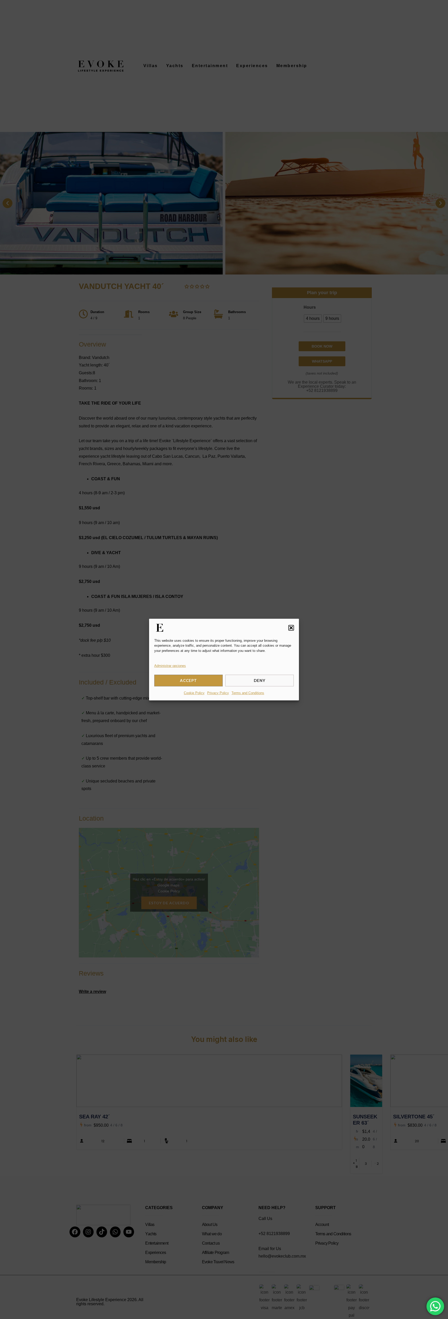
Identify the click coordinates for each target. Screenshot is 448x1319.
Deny (259, 680)
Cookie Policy (194, 693)
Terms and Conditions (248, 693)
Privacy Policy (218, 693)
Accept (188, 680)
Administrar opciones (170, 666)
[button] (291, 627)
